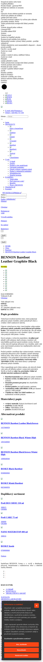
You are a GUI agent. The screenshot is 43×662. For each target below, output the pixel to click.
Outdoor (13, 133)
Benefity (13, 183)
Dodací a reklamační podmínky (21, 171)
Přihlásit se (17, 193)
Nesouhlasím (21, 650)
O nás (7, 159)
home (7, 122)
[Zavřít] (36, 605)
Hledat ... (4, 116)
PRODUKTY (10, 124)
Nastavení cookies (21, 655)
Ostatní (12, 137)
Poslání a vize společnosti (18, 165)
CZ (10, 95)
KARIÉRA (9, 177)
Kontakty (8, 189)
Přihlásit (4, 201)
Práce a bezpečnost (16, 128)
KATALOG (5, 597)
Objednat (4, 298)
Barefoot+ (13, 149)
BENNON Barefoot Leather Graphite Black (20, 252)
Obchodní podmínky (17, 167)
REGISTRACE (8, 193)
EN (10, 97)
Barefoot (13, 145)
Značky (12, 163)
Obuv (7, 248)
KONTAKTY (11, 591)
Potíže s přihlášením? (8, 199)
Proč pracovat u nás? (17, 181)
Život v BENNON (16, 185)
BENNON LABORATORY (11, 599)
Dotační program (16, 175)
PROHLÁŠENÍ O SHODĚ (16, 593)
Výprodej (13, 141)
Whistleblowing (15, 173)
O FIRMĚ (9, 589)
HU (11, 103)
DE (10, 101)
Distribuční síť (10, 187)
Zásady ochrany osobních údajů (21, 169)
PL (10, 99)
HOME (8, 246)
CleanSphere (14, 157)
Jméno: (3, 195)
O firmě (12, 161)
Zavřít (4, 235)
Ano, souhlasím (21, 644)
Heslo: (3, 197)
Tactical (12, 153)
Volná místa (14, 179)
